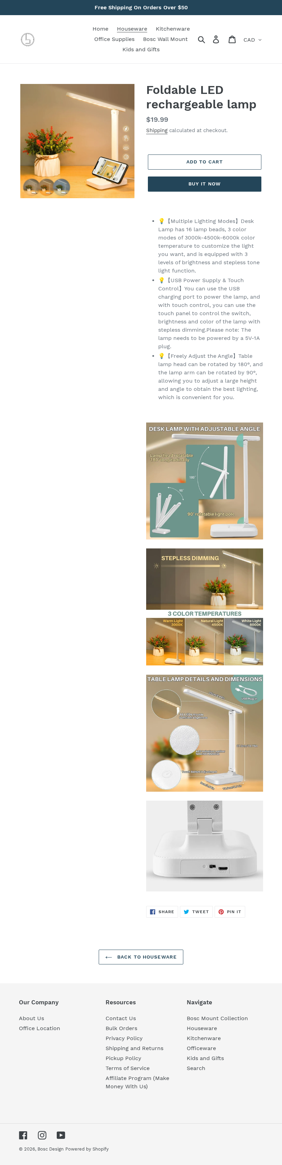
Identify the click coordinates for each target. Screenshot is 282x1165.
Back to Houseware (146, 957)
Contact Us (121, 1018)
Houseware (202, 1028)
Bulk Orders (121, 1028)
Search (196, 1068)
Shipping (156, 130)
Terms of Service (128, 1068)
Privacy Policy (124, 1038)
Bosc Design (50, 1149)
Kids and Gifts (205, 1058)
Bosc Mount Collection (217, 1018)
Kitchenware (204, 1038)
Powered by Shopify (87, 1149)
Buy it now (204, 183)
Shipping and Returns (134, 1048)
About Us (31, 1018)
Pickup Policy (123, 1058)
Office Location (39, 1028)
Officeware (201, 1048)
